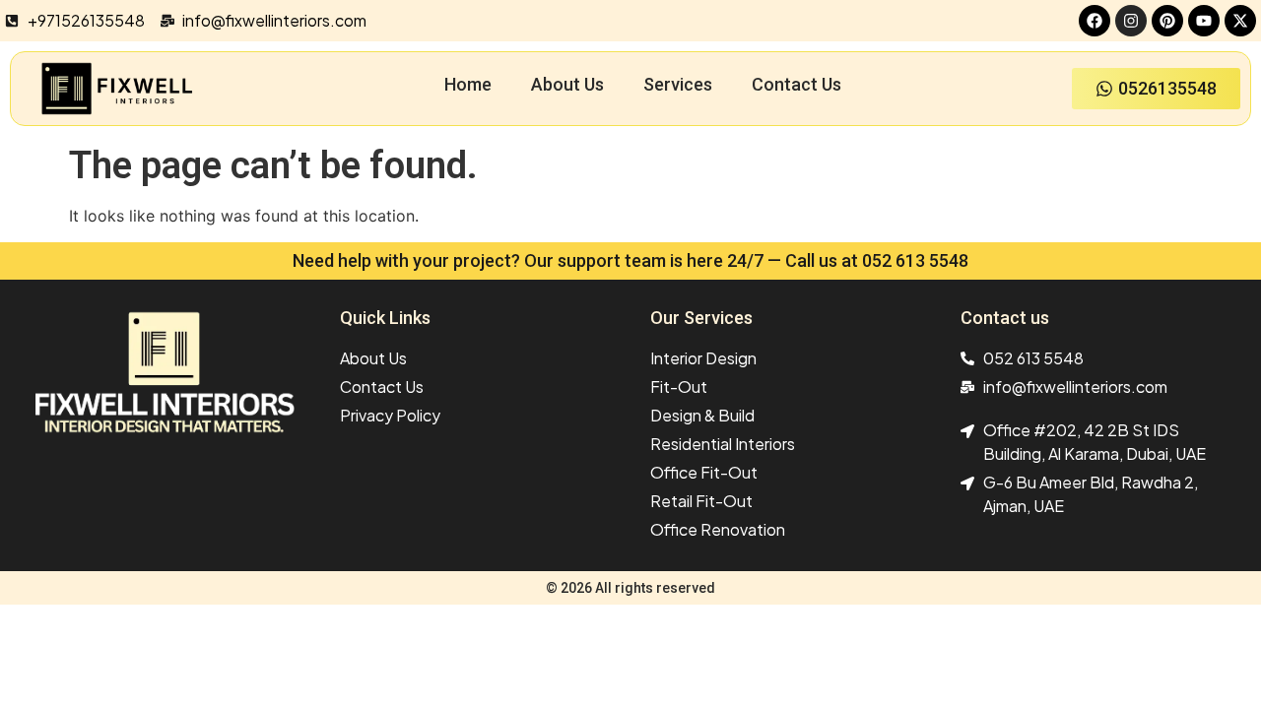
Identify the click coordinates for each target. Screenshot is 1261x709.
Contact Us (796, 84)
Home (468, 84)
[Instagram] (1131, 20)
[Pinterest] (1167, 20)
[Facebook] (1094, 20)
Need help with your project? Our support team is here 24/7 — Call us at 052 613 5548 (630, 260)
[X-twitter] (1240, 20)
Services (677, 84)
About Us (567, 84)
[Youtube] (1204, 20)
